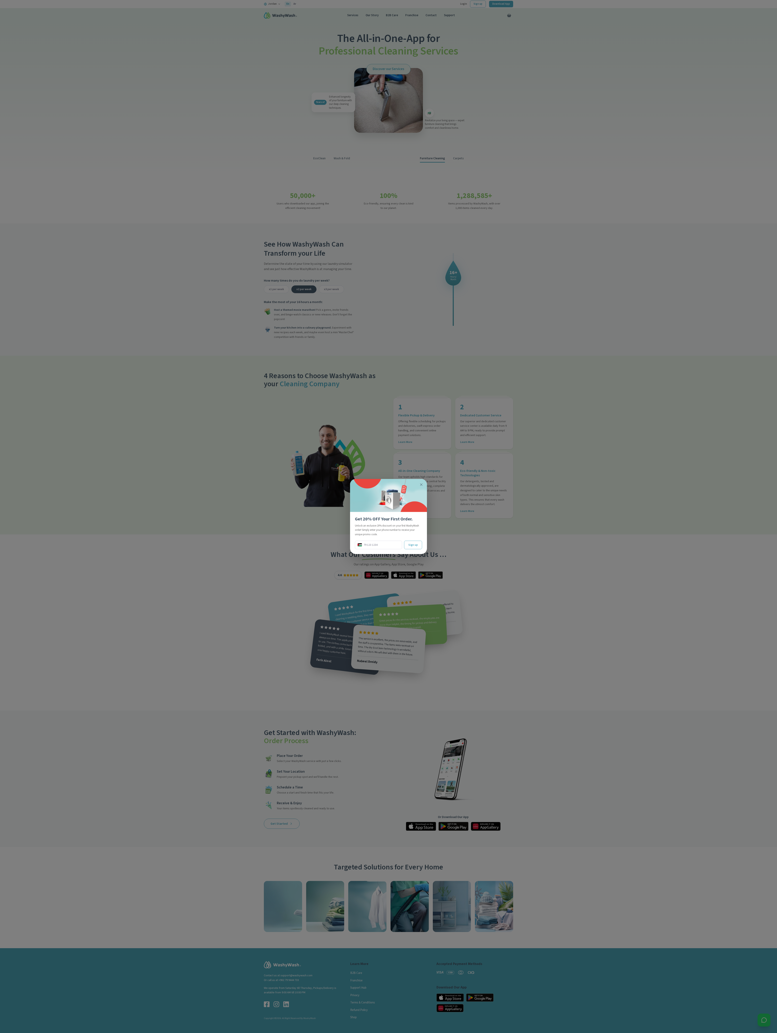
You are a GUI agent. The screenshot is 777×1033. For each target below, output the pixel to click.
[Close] (421, 484)
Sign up (413, 545)
